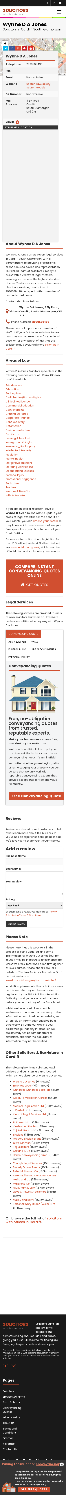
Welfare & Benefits (18, 491)
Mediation (12, 454)
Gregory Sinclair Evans (27, 1138)
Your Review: (14, 881)
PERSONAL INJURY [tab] (19, 657)
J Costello (19, 1110)
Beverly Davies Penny (26, 1167)
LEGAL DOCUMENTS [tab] (44, 649)
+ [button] (5, 43)
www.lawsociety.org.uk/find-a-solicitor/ (31, 980)
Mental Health (14, 458)
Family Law (12, 434)
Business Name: (16, 856)
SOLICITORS (15, 11)
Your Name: (13, 869)
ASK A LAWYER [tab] (17, 642)
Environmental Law (18, 430)
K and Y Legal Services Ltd (29, 1114)
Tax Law (11, 487)
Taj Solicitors (21, 1147)
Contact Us (10, 1449)
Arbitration (12, 389)
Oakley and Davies (25, 1126)
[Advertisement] (33, 209)
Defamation (13, 426)
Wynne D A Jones (24, 1081)
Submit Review (16, 923)
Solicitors (8, 1391)
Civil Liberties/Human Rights (23, 397)
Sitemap (8, 1438)
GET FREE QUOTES (34, 1489)
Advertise (9, 1444)
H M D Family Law (24, 1188)
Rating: (10, 899)
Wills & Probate (15, 495)
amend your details (45, 521)
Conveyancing (15, 410)
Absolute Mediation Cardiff (30, 1098)
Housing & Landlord (18, 438)
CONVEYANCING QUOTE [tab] (23, 634)
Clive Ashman (22, 1143)
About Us (8, 1423)
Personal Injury (15, 475)
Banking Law (13, 393)
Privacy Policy (11, 1417)
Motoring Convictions (19, 467)
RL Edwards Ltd (22, 1122)
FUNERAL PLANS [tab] (17, 649)
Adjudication (14, 385)
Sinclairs (18, 1134)
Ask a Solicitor (11, 1402)
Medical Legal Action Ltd (28, 1106)
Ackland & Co (21, 1151)
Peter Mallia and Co (25, 1171)
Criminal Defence (17, 414)
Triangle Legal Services (27, 1163)
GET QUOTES (37, 584)
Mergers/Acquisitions (19, 463)
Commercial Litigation (20, 405)
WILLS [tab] (34, 642)
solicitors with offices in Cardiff (34, 1220)
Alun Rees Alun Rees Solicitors (31, 1090)
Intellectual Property (19, 450)
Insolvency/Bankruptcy (20, 446)
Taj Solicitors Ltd (23, 1130)
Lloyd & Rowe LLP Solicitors (29, 1192)
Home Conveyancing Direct (31, 1155)
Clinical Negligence (18, 401)
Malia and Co (21, 1184)
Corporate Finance (18, 418)
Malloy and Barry (23, 1200)
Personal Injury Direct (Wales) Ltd (34, 1204)
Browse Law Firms (14, 1397)
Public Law (12, 483)
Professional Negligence (21, 479)
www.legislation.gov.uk (25, 547)
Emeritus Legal (22, 1085)
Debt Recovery (15, 422)
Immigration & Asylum (20, 442)
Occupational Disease (20, 471)
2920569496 (40, 322)
